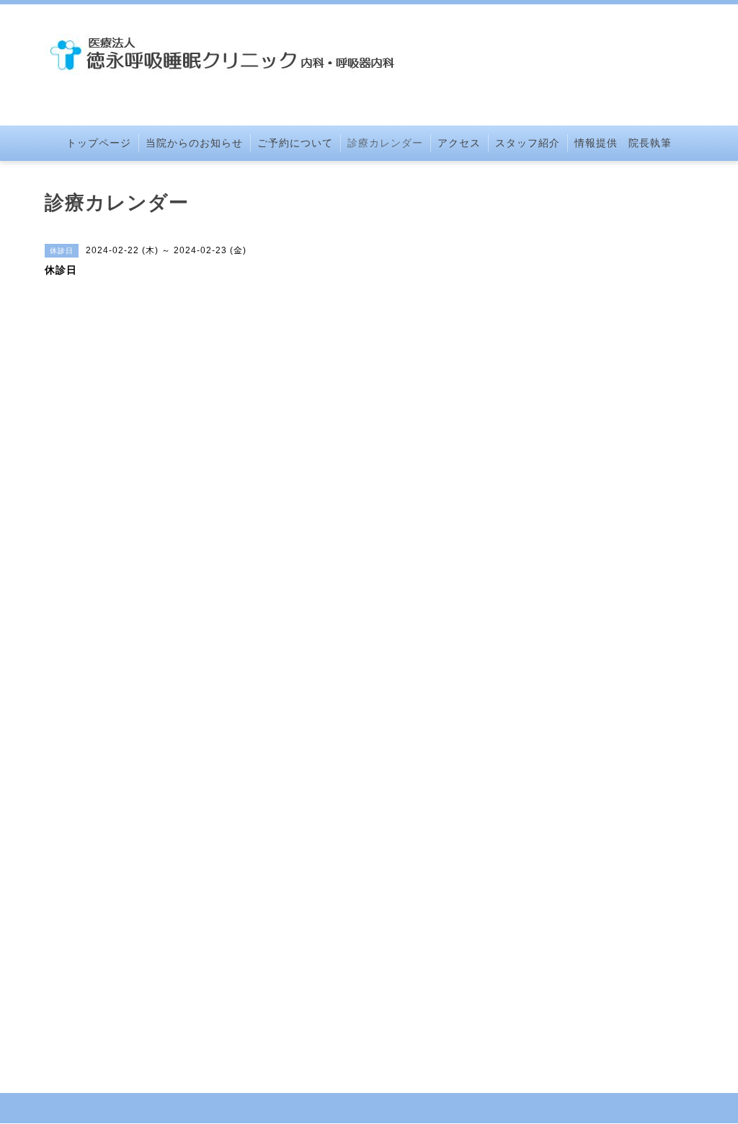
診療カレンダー (385, 143)
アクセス (459, 143)
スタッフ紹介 (527, 143)
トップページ (98, 143)
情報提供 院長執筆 (623, 143)
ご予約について (295, 143)
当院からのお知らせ (194, 143)
